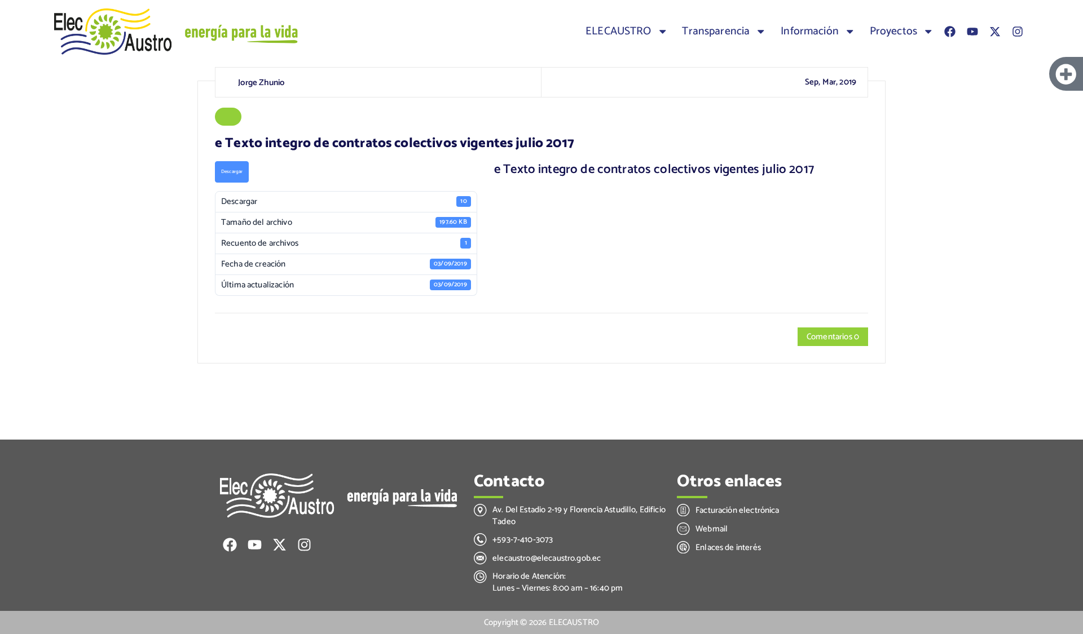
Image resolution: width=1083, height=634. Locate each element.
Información (810, 32)
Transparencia (716, 32)
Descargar (232, 171)
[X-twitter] (995, 31)
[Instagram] (1017, 31)
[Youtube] (972, 31)
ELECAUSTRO (618, 32)
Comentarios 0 (833, 337)
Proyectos (893, 32)
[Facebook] (950, 31)
